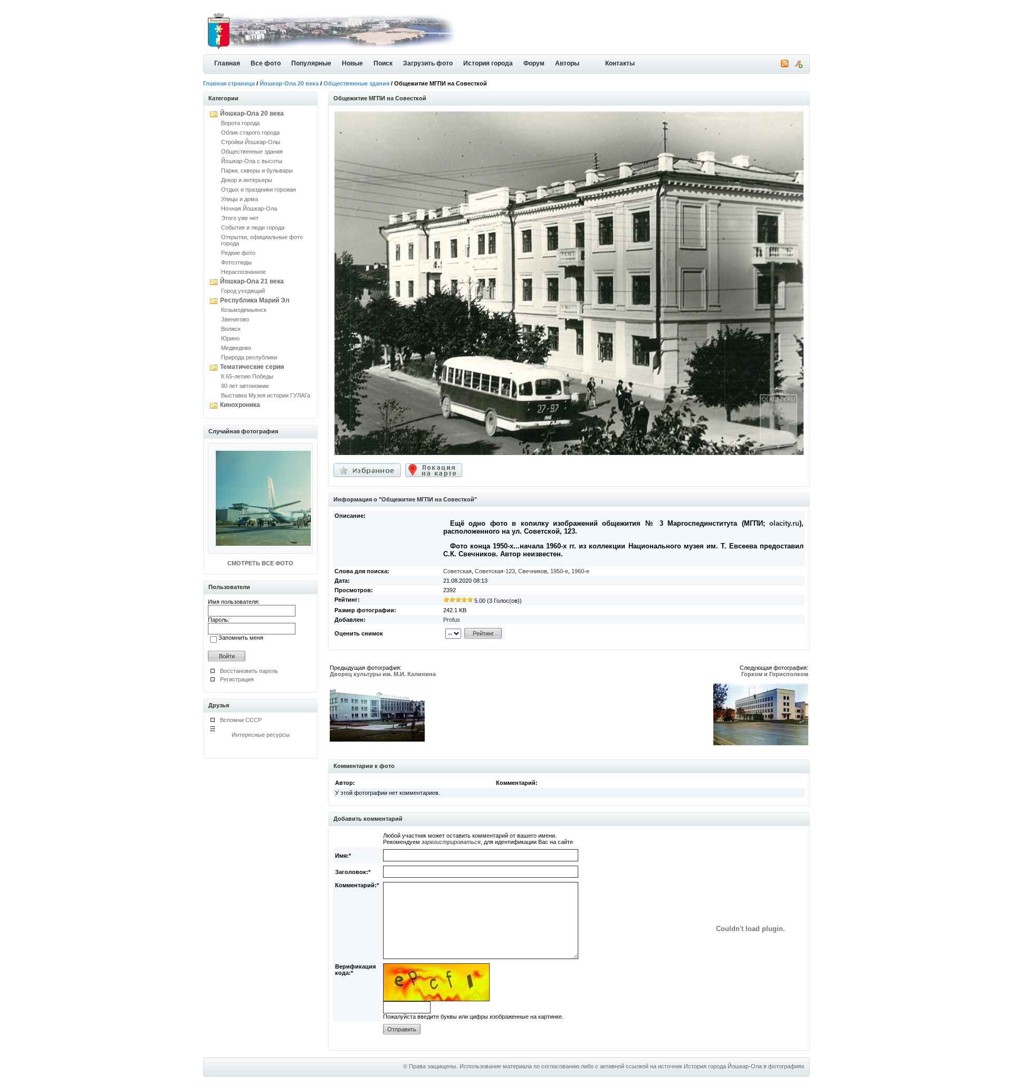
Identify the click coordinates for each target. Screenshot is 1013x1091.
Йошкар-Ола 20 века (289, 83)
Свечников (532, 571)
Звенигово (235, 319)
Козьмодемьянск (243, 310)
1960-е (580, 571)
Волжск (231, 329)
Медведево (236, 348)
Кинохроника (240, 405)
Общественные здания (356, 83)
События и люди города (252, 227)
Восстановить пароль (249, 671)
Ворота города (240, 123)
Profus (451, 619)
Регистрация (237, 679)
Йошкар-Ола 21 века (252, 281)
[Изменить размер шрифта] (798, 66)
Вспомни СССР (241, 720)
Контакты (620, 63)
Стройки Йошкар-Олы (250, 142)
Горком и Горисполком (774, 674)
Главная (227, 63)
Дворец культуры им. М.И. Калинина (383, 674)
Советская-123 (495, 571)
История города (488, 63)
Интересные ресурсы (261, 735)
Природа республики (249, 357)
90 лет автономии (245, 386)
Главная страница (229, 83)
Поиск (383, 63)
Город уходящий (243, 291)
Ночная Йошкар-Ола (249, 208)
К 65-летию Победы (247, 376)
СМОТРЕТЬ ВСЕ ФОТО (260, 563)
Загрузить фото (428, 63)
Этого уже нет (240, 218)
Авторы (567, 63)
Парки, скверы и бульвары (257, 170)
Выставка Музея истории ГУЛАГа (265, 395)
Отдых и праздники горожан (258, 189)
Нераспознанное (243, 272)
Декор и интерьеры (246, 180)
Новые (352, 63)
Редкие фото (238, 253)
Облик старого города (250, 132)
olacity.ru (784, 523)
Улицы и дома (239, 199)
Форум (533, 63)
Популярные (311, 63)
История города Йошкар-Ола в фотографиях (744, 1066)
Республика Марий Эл (255, 300)
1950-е (559, 571)
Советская (457, 571)
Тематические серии (252, 367)
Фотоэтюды (236, 262)
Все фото (266, 63)
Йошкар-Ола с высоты (251, 161)
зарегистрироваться (451, 842)
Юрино (230, 338)
